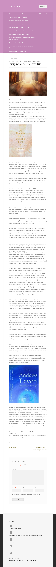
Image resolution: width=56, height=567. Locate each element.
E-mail (25, 487)
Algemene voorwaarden (28, 30)
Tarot (27, 34)
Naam (14, 487)
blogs (15, 58)
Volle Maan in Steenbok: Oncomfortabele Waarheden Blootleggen (40, 449)
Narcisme (25, 17)
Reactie (14, 469)
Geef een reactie (36, 61)
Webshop (11, 30)
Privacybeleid (12, 560)
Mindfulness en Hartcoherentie (16, 34)
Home (10, 13)
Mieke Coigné (16, 5)
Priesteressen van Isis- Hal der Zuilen (17, 51)
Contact (18, 30)
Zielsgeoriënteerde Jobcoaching (16, 27)
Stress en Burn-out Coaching (16, 24)
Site (35, 487)
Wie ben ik (17, 13)
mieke (29, 61)
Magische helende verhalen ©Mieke (17, 42)
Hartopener (13, 447)
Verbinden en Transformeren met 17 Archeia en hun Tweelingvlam (21, 46)
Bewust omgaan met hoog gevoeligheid (18, 20)
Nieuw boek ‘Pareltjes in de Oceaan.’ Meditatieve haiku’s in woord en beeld (22, 38)
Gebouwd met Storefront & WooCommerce (27, 560)
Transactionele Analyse (14, 17)
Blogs (28, 27)
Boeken (24, 13)
